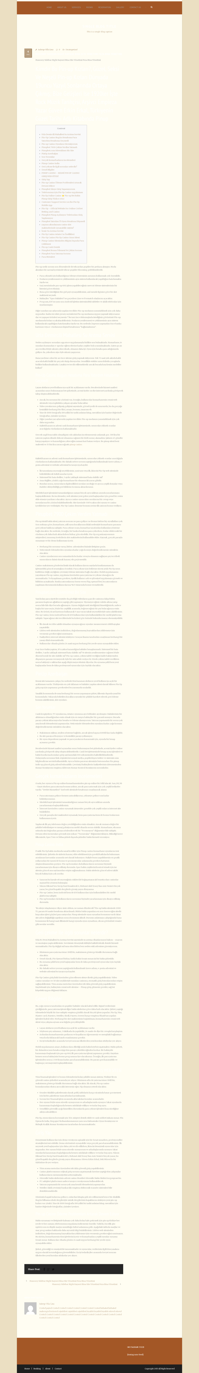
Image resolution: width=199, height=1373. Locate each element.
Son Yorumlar (48, 157)
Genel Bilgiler (48, 170)
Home (49, 7)
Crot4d (42, 1308)
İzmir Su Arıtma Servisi (52, 231)
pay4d (49, 1308)
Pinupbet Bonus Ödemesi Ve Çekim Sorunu (62, 250)
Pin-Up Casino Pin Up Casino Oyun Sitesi (61, 237)
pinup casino (76, 444)
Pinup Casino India (50, 163)
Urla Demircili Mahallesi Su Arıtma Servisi (61, 134)
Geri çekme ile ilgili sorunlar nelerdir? (59, 166)
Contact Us (135, 7)
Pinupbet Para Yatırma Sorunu (56, 253)
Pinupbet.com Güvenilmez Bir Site (58, 150)
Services (76, 7)
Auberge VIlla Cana (45, 50)
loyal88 (90, 1311)
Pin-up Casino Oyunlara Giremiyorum (59, 144)
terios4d (54, 1311)
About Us (61, 7)
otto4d (112, 1311)
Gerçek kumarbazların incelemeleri (58, 160)
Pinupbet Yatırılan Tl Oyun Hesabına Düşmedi (63, 221)
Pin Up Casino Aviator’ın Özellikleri (58, 234)
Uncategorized (71, 50)
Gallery (120, 7)
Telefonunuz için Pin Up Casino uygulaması (62, 192)
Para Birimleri (48, 257)
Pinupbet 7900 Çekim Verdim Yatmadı (59, 147)
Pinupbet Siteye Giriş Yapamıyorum (58, 189)
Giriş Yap (46, 179)
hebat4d (104, 1308)
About (47, 1369)
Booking (37, 1369)
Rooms (89, 7)
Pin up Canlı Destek (51, 247)
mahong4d (44, 1311)
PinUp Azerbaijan (50, 153)
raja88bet (62, 1311)
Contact (58, 1369)
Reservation (104, 7)
